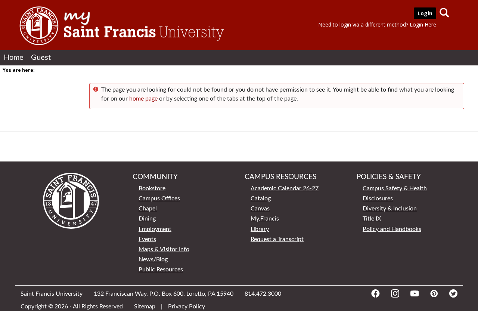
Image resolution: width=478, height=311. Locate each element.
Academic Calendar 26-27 (285, 188)
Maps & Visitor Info (164, 249)
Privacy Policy (186, 307)
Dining (147, 219)
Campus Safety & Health (395, 188)
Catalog (261, 198)
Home (14, 57)
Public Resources (161, 269)
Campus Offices (159, 198)
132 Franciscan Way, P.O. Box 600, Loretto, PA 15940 (163, 294)
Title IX (372, 219)
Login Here (423, 24)
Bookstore (152, 188)
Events (147, 239)
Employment (155, 229)
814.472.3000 (263, 294)
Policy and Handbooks (392, 229)
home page (143, 99)
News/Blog (153, 259)
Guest (41, 57)
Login (425, 13)
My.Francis (265, 219)
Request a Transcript (277, 239)
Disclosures (378, 198)
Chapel (148, 209)
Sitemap (144, 307)
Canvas (260, 209)
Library (260, 229)
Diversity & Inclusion (390, 209)
